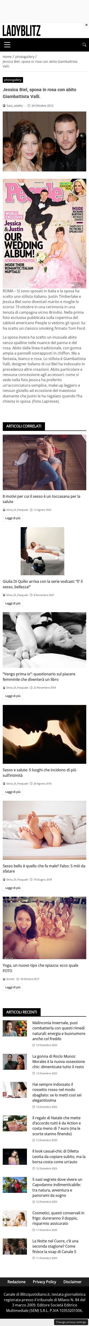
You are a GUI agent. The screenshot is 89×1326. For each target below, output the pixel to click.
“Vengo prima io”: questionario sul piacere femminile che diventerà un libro (39, 676)
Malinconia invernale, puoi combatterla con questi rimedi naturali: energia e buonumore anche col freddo (58, 1030)
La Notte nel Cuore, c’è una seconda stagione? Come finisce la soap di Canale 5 (55, 1246)
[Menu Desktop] (7, 44)
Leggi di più (13, 518)
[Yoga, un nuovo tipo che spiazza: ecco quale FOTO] (44, 928)
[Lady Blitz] (21, 30)
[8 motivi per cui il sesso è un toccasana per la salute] (44, 462)
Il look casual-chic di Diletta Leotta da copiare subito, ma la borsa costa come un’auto (59, 1156)
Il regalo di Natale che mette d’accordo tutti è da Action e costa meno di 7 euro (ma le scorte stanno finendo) (56, 1125)
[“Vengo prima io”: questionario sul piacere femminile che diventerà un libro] (44, 640)
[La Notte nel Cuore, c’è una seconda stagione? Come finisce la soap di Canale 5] (15, 1246)
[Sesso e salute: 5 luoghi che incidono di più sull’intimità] (44, 734)
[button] (84, 44)
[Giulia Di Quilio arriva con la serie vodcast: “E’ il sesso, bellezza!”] (44, 551)
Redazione (17, 1281)
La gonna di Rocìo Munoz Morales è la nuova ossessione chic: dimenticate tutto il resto (58, 1062)
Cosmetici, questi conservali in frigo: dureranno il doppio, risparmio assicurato (58, 1218)
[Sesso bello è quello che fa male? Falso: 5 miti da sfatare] (44, 830)
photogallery (12, 80)
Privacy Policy (44, 1281)
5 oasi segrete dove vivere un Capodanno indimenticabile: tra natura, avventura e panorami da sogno (57, 1187)
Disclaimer (72, 1281)
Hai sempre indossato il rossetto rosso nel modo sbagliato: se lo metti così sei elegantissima (56, 1092)
